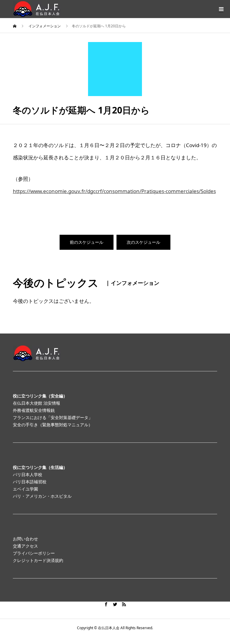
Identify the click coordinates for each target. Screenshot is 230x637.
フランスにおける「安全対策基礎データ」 (53, 417)
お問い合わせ (25, 539)
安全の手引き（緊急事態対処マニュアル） (53, 424)
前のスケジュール (86, 242)
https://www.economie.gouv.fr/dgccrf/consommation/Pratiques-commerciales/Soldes (114, 191)
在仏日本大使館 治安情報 (36, 403)
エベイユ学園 (25, 489)
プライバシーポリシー (34, 553)
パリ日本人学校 (27, 474)
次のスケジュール (143, 242)
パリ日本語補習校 (29, 482)
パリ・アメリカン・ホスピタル (42, 496)
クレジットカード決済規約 (38, 560)
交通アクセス (25, 546)
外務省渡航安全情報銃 (34, 410)
